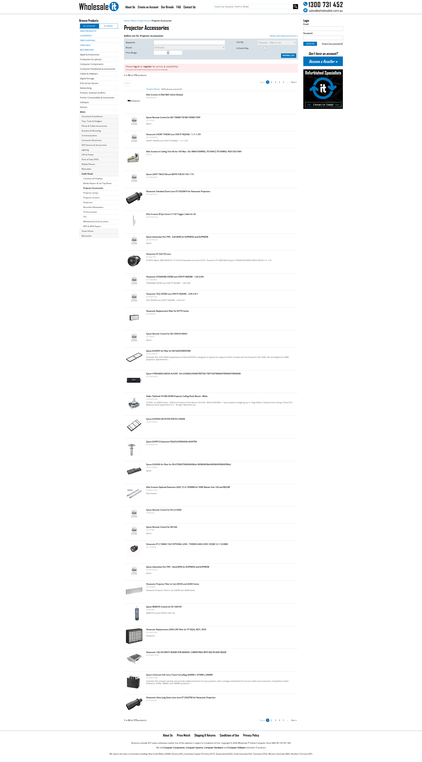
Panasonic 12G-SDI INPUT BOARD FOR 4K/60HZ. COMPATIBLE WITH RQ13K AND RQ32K (186, 652)
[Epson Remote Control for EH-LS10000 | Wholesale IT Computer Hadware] (134, 517)
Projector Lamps (90, 192)
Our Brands (167, 7)
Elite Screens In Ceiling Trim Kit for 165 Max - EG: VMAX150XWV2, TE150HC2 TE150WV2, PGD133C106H (193, 151)
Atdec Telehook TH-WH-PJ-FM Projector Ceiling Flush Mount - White (177, 396)
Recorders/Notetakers (93, 207)
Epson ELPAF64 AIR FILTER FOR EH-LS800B (165, 418)
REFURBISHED (87, 49)
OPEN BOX (85, 45)
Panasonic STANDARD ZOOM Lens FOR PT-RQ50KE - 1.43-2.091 (175, 276)
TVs (85, 216)
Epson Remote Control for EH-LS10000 (163, 509)
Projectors (88, 202)
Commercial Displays (93, 178)
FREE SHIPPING (87, 40)
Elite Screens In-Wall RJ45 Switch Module (164, 94)
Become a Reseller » (323, 61)
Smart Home (87, 231)
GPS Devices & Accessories (94, 145)
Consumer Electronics (92, 140)
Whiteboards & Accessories (95, 221)
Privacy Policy (251, 735)
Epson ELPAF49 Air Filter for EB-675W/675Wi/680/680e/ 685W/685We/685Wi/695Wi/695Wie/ (188, 464)
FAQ (178, 7)
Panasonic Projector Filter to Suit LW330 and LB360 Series (172, 584)
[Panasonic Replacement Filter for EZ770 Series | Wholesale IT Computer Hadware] (134, 325)
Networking (85, 87)
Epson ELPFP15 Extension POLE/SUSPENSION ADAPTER (171, 441)
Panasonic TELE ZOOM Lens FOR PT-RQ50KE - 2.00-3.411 (172, 293)
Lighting (85, 149)
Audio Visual (144, 20)
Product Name (153, 89)
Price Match (183, 735)
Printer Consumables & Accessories (97, 97)
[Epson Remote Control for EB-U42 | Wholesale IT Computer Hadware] (134, 534)
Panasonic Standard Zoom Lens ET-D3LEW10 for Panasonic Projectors (178, 191)
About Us (130, 7)
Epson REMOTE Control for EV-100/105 (164, 606)
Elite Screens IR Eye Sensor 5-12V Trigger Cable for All (171, 214)
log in (137, 66)
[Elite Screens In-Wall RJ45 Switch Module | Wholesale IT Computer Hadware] (134, 108)
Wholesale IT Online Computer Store (254, 743)
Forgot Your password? (332, 43)
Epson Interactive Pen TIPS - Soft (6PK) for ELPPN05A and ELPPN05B (177, 236)
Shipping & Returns (205, 735)
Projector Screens (91, 197)
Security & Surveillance (92, 116)
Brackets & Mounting (91, 130)
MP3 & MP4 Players (92, 226)
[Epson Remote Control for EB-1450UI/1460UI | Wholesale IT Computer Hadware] (134, 341)
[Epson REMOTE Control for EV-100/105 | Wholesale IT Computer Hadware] (134, 620)
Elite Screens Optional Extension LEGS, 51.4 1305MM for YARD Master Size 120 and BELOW (188, 487)
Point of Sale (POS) (90, 159)
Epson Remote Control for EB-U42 (161, 527)
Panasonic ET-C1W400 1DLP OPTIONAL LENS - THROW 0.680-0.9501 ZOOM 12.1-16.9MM (187, 544)
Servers (83, 107)
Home (127, 20)
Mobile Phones (88, 164)
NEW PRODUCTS (88, 30)
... (287, 82)
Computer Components (91, 64)
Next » (294, 82)
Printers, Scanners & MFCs (93, 92)
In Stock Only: (243, 48)
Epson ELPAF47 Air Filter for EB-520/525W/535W (168, 350)
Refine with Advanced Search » (284, 35)
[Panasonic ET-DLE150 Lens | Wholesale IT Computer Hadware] (134, 268)
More (134, 20)
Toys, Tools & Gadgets (92, 121)
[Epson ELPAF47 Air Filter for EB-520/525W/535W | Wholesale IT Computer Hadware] (134, 364)
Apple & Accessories (89, 54)
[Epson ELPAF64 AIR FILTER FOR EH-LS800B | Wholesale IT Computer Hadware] (134, 432)
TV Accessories (90, 212)
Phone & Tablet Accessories (94, 126)
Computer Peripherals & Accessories (97, 68)
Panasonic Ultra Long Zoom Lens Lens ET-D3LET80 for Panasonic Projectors (181, 697)
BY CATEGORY (89, 26)
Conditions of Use (229, 735)
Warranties (87, 235)
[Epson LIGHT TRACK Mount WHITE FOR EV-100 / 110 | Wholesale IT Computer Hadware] (134, 181)
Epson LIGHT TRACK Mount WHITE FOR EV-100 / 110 (170, 174)
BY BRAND (108, 26)
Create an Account (148, 7)
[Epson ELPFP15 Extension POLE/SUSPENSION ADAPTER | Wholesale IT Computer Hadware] (134, 455)
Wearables (86, 169)
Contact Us (189, 7)
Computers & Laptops (91, 59)
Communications (89, 135)
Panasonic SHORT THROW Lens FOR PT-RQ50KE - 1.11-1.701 (173, 134)
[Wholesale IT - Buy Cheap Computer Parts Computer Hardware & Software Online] (99, 7)
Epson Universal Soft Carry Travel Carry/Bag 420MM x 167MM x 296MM (179, 674)
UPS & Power (88, 154)
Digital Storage (87, 78)
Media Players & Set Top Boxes (97, 183)
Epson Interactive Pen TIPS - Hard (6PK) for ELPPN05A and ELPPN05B (177, 566)
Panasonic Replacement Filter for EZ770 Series (167, 311)
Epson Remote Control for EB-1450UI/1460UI (166, 333)
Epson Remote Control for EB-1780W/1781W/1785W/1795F (173, 117)
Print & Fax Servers (89, 83)
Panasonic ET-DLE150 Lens (158, 254)
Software (84, 102)
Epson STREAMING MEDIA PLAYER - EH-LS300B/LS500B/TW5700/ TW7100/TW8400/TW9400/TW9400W (193, 373)
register (147, 66)
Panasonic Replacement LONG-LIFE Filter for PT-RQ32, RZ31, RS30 (176, 629)
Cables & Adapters (89, 73)
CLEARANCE (86, 35)
